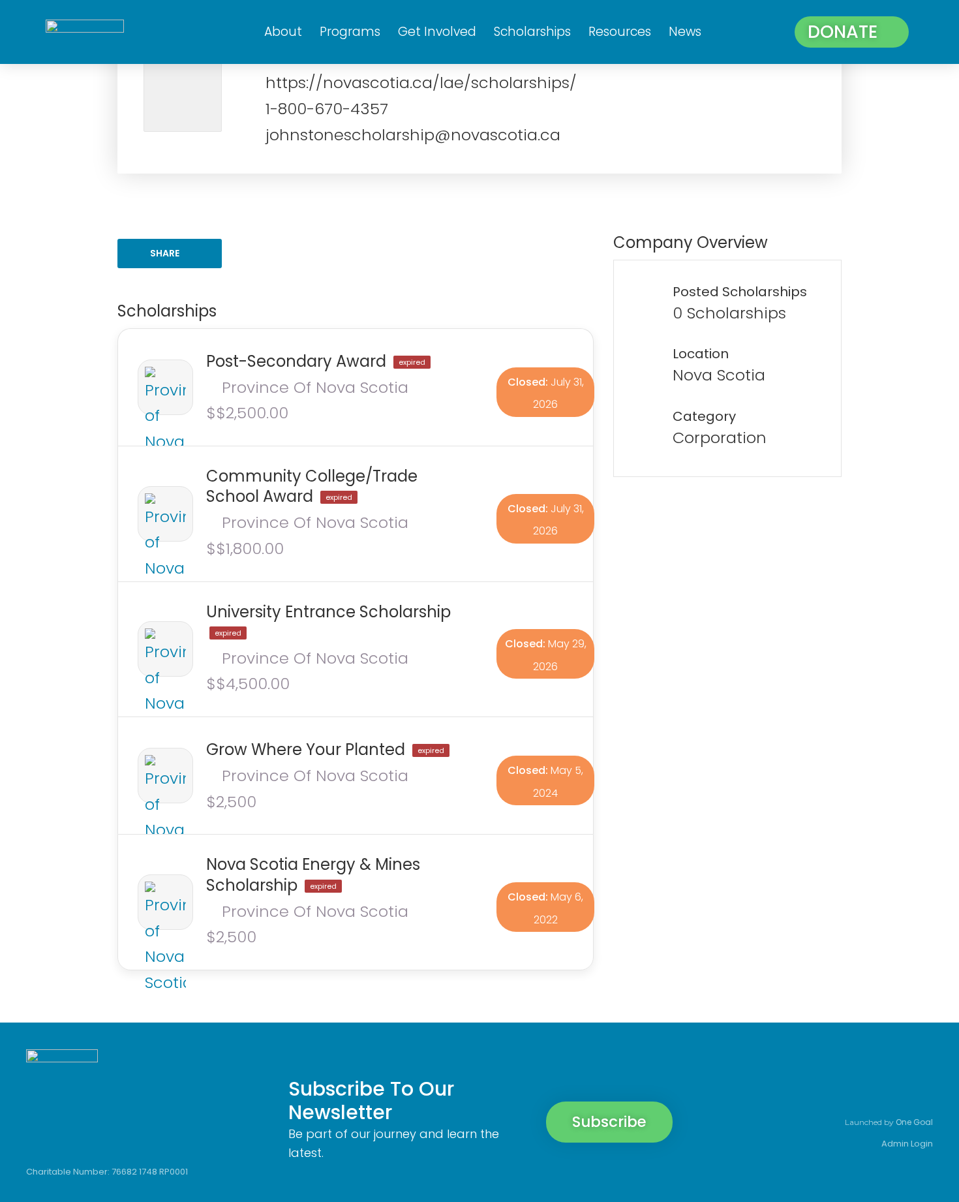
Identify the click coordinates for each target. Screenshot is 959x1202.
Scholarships (532, 31)
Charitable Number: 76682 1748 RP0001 (107, 1171)
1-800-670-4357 (327, 108)
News (685, 31)
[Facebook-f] (785, 1091)
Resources (619, 31)
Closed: (528, 382)
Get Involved (437, 31)
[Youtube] (918, 1091)
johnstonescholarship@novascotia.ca (413, 135)
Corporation (720, 437)
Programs (350, 31)
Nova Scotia (719, 375)
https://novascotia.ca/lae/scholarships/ (421, 82)
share (164, 253)
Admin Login (907, 1143)
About (283, 31)
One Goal (914, 1122)
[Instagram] (829, 1091)
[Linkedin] (874, 1091)
